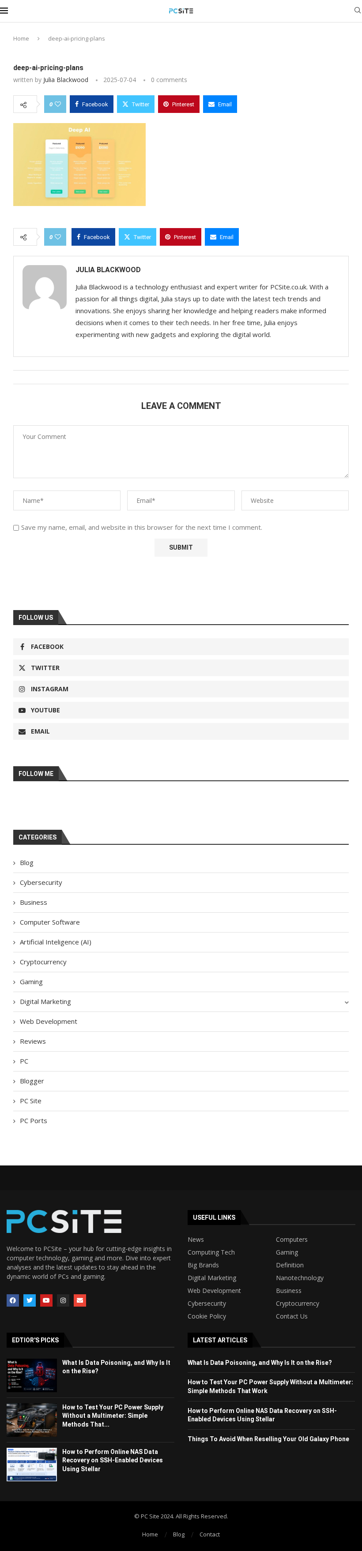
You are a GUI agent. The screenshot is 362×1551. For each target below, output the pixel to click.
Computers (292, 1239)
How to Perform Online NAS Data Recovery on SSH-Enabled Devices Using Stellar (112, 1460)
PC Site (30, 1100)
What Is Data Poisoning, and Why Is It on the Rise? (260, 1362)
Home (21, 38)
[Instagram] (63, 1300)
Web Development (48, 1021)
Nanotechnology (300, 1278)
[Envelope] (80, 1300)
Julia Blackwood (65, 79)
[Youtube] (46, 1300)
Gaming (31, 981)
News (196, 1239)
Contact (210, 1534)
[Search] (357, 11)
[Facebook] (13, 1300)
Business (33, 902)
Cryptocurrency (43, 961)
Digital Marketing (45, 1001)
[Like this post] (58, 104)
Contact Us (292, 1316)
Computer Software (50, 922)
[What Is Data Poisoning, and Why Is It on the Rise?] (32, 1375)
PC (24, 1060)
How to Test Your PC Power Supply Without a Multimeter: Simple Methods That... (112, 1416)
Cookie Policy (207, 1316)
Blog (27, 862)
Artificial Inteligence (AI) (55, 941)
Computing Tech (211, 1252)
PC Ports (33, 1120)
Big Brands (203, 1265)
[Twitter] (29, 1300)
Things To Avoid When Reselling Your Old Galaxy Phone (268, 1438)
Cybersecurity (41, 882)
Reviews (33, 1041)
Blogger (32, 1080)
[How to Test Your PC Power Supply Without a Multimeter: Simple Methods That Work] (32, 1420)
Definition (290, 1265)
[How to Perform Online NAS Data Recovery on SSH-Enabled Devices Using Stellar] (32, 1464)
